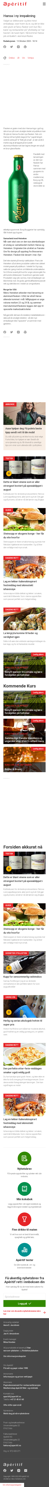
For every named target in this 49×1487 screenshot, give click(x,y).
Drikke (12, 58)
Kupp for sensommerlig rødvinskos (22, 976)
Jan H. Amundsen (11, 1334)
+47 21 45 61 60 (17, 1399)
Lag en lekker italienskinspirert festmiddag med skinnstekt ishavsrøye (20, 585)
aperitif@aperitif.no (12, 1396)
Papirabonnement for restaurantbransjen (22, 1385)
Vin (23, 58)
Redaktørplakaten (30, 1351)
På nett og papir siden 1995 (15, 1368)
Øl (18, 58)
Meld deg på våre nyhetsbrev (16, 1413)
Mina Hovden (9, 1342)
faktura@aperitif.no (12, 1445)
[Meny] (44, 4)
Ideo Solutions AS (18, 1479)
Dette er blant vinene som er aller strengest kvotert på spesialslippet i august (23, 485)
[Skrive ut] (25, 47)
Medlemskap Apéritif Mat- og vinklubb (20, 1388)
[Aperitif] (15, 4)
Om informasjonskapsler (14, 1356)
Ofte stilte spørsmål (12, 1405)
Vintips (31, 58)
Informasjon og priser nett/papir (18, 1377)
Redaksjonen (9, 41)
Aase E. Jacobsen (11, 1325)
